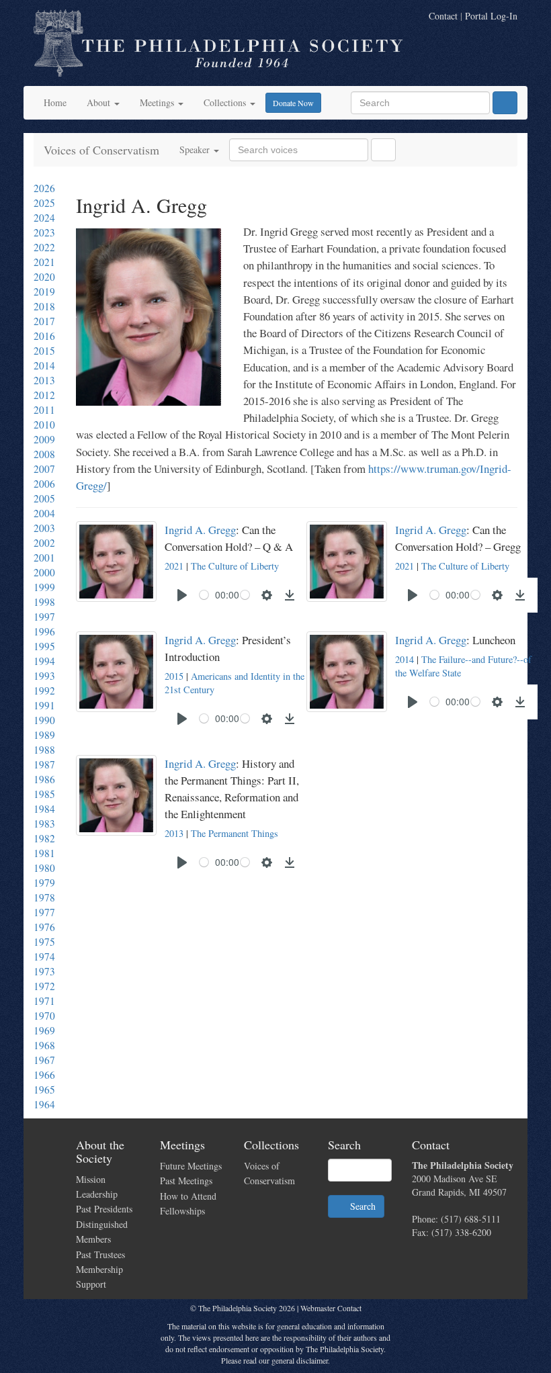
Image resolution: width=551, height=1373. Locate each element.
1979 (44, 882)
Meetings (158, 102)
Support (91, 1284)
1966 (44, 1074)
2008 (44, 454)
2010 (44, 424)
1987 (44, 764)
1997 (44, 616)
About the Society (100, 1151)
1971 (44, 1001)
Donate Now (293, 102)
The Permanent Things (234, 833)
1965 (44, 1089)
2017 (44, 321)
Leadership (97, 1194)
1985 (44, 794)
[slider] (204, 594)
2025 (44, 203)
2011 (44, 409)
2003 (44, 528)
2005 (44, 498)
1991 (44, 705)
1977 (44, 912)
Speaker (195, 149)
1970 (44, 1015)
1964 (44, 1104)
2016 (44, 336)
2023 (44, 232)
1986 (44, 779)
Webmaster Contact (331, 1307)
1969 (44, 1030)
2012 (44, 395)
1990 (44, 720)
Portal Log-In (491, 15)
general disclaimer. (300, 1360)
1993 (44, 675)
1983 (44, 823)
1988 (44, 749)
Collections (226, 102)
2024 (44, 217)
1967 (44, 1060)
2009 (44, 439)
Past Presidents (104, 1208)
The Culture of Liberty (235, 566)
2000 (44, 572)
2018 (44, 306)
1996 (44, 631)
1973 (44, 971)
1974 (44, 956)
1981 (44, 853)
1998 (44, 602)
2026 (44, 188)
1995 (44, 646)
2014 (44, 365)
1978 (44, 897)
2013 (44, 380)
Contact (443, 15)
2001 (44, 557)
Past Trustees (100, 1254)
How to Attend (188, 1196)
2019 (44, 291)
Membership (99, 1269)
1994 (44, 661)
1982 (44, 838)
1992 (44, 690)
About (100, 102)
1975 (44, 941)
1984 (44, 808)
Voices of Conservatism (101, 150)
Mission (90, 1179)
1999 (44, 587)
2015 (44, 350)
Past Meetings (186, 1180)
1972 (44, 986)
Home (55, 102)
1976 (44, 927)
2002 (44, 542)
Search (360, 1206)
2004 (44, 513)
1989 (44, 735)
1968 (44, 1045)
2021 (44, 262)
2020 (44, 276)
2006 (44, 483)
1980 (44, 868)
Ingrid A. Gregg (200, 529)
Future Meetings (191, 1165)
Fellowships (182, 1210)
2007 (44, 469)
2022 (44, 247)
